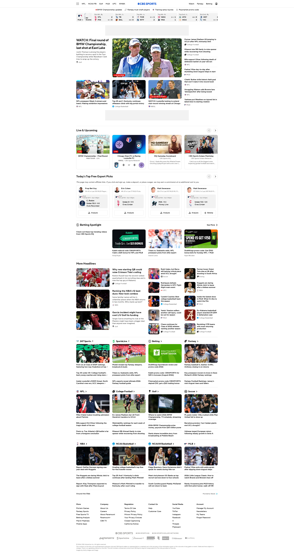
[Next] (215, 130)
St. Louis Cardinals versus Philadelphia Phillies (103, 17)
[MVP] (165, 537)
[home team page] (83, 204)
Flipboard (176, 527)
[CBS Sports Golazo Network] (165, 533)
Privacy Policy (130, 511)
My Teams (200, 514)
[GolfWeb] (190, 538)
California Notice (131, 524)
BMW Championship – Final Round (93, 152)
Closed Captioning (132, 521)
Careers (103, 511)
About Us (104, 508)
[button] (77, 3)
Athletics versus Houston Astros (188, 17)
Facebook (176, 517)
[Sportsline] (123, 538)
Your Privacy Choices (133, 517)
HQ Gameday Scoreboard (165, 152)
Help (150, 508)
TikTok (175, 511)
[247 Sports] (106, 538)
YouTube (176, 508)
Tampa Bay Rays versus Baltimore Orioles (124, 17)
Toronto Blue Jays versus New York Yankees (145, 17)
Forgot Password (203, 517)
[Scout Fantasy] (177, 538)
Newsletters (201, 511)
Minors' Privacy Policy (133, 514)
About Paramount (107, 514)
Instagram (176, 514)
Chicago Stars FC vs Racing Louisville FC (129, 152)
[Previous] (209, 130)
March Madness (82, 521)
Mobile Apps (81, 524)
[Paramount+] (138, 538)
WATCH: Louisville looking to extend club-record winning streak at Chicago (165, 93)
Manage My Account (205, 508)
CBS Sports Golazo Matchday (201, 152)
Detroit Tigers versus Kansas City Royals (209, 17)
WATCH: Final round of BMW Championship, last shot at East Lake (129, 57)
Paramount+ (105, 517)
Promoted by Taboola (209, 494)
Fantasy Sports (82, 511)
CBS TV (103, 521)
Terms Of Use (130, 508)
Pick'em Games (82, 508)
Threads (175, 524)
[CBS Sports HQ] (142, 533)
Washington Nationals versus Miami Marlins (167, 17)
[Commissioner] (153, 537)
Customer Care (154, 511)
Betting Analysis (83, 517)
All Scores (88, 17)
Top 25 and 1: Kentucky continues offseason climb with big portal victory (129, 93)
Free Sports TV (82, 514)
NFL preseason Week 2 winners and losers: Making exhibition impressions (93, 93)
